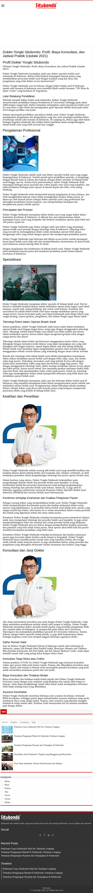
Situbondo (46, 888)
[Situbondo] (46, 5)
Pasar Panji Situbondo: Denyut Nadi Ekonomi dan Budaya (38, 763)
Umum (7, 799)
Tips (6, 792)
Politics (8, 788)
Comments (24, 722)
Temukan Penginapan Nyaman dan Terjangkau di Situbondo (39, 745)
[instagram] (52, 835)
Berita (7, 781)
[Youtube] (48, 835)
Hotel (7, 785)
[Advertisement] (46, 27)
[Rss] (40, 835)
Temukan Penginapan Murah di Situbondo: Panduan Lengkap (39, 736)
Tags (33, 722)
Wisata (7, 802)
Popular (14, 722)
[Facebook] (44, 835)
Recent (5, 722)
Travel (7, 795)
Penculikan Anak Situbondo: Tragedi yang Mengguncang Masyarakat (42, 754)
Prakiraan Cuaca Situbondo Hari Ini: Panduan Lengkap (36, 727)
